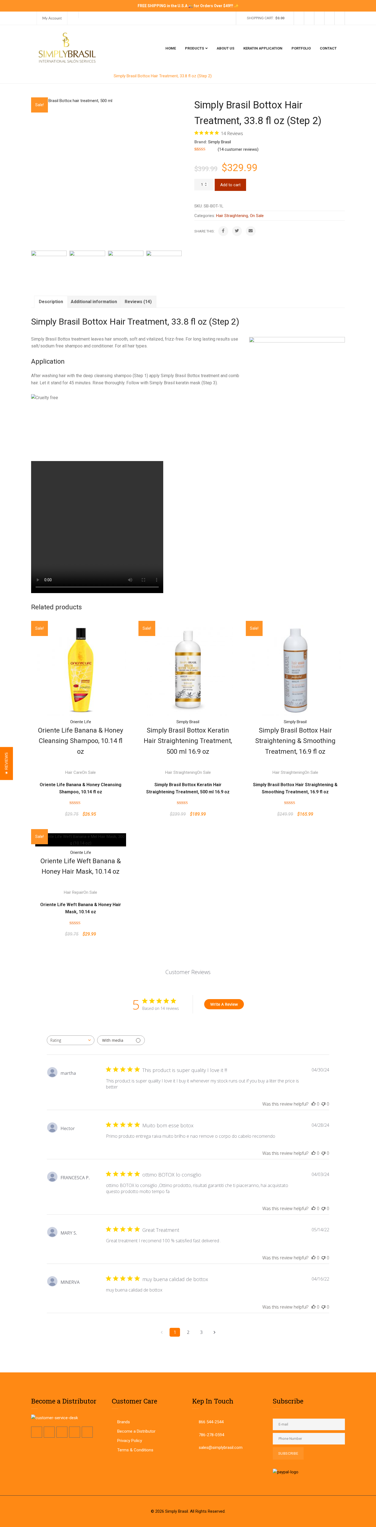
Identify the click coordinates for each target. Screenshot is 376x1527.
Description (51, 301)
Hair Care (73, 772)
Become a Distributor (136, 1431)
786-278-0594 (211, 1434)
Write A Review (224, 1004)
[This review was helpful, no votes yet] (313, 1104)
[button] (6, 763)
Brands (123, 1421)
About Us (225, 48)
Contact (328, 48)
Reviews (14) (138, 301)
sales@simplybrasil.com (221, 1447)
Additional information (94, 301)
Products (194, 48)
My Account (52, 18)
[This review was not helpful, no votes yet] (323, 1104)
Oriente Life (80, 721)
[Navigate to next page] (214, 1332)
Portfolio (301, 48)
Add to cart (230, 184)
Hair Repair (73, 892)
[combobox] (70, 1040)
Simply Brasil (219, 141)
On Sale (257, 215)
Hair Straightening (90, 75)
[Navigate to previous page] (161, 1332)
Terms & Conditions (135, 1450)
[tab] (51, 302)
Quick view (80, 636)
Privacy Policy (129, 1440)
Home (170, 48)
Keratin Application (262, 48)
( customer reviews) (238, 149)
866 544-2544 (211, 1421)
